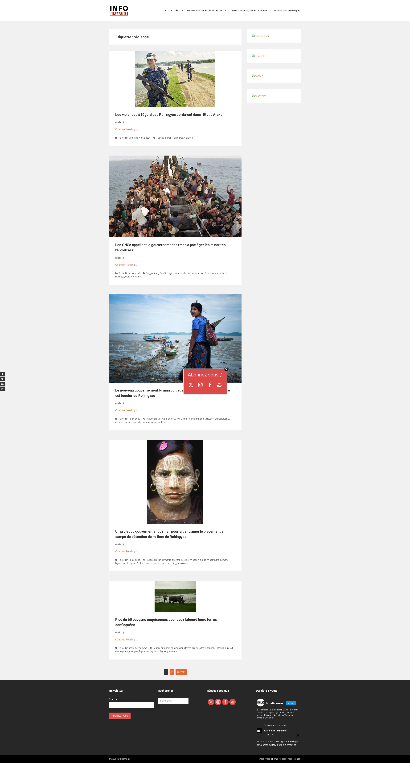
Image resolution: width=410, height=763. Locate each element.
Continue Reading (126, 129)
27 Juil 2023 (268, 734)
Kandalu (211, 648)
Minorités (133, 137)
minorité (201, 273)
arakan (168, 137)
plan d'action (137, 563)
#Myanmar (262, 744)
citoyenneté (177, 560)
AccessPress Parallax (290, 759)
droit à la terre (199, 648)
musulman (212, 273)
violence (188, 137)
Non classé (144, 137)
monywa (133, 651)
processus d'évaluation (157, 563)
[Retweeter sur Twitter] (264, 725)
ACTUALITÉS (171, 10)
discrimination (198, 418)
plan (128, 563)
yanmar (138, 276)
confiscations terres (181, 648)
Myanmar (142, 422)
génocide (219, 418)
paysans (154, 651)
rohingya (119, 276)
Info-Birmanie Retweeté (276, 726)
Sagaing (164, 651)
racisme (223, 273)
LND (227, 418)
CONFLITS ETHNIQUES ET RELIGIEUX (249, 10)
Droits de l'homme (137, 648)
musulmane (131, 422)
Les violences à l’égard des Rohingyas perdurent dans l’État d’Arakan (169, 115)
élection (210, 418)
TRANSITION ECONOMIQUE (285, 10)
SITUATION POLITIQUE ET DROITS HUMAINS (204, 10)
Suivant (181, 671)
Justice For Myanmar (275, 730)
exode (203, 560)
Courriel (113, 699)
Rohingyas (177, 137)
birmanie (177, 273)
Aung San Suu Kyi (163, 273)
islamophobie (190, 273)
